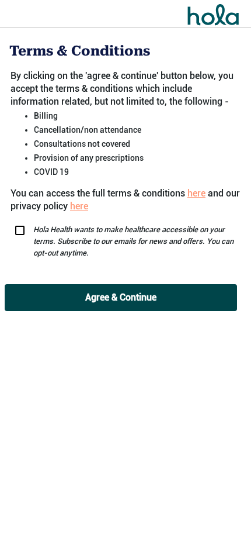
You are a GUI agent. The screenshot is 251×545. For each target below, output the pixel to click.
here (196, 193)
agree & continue (120, 297)
